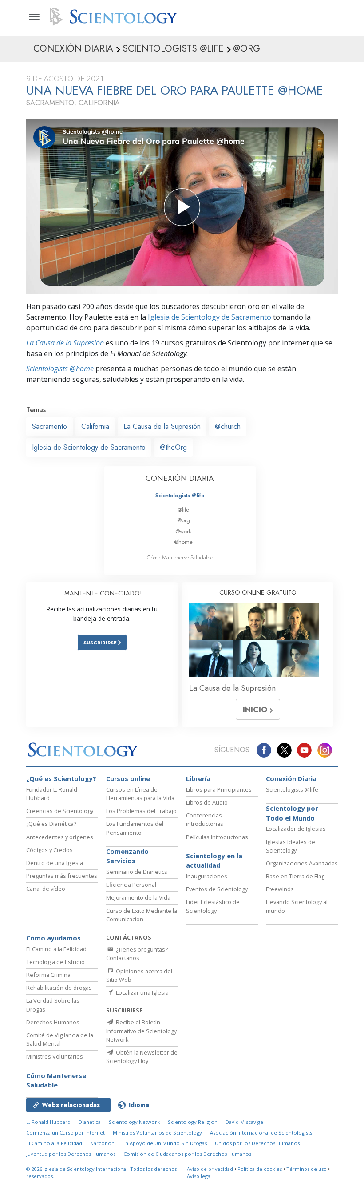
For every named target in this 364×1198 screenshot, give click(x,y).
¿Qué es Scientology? (61, 778)
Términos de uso (306, 1169)
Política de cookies (259, 1169)
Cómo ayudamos (53, 938)
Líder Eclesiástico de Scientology (213, 906)
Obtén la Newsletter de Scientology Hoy (142, 1056)
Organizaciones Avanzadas (302, 863)
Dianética (90, 1122)
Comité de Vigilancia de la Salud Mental (59, 1039)
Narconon (102, 1143)
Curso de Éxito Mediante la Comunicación (141, 915)
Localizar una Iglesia (142, 992)
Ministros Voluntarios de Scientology (157, 1132)
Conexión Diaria (291, 778)
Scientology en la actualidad (214, 861)
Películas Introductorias (217, 837)
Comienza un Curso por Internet (65, 1132)
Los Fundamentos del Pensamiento (134, 828)
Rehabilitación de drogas (59, 988)
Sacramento (49, 426)
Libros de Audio (207, 802)
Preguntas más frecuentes (61, 876)
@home (183, 542)
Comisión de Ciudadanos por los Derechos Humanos (187, 1153)
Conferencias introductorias (204, 819)
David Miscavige (244, 1122)
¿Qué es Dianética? (51, 824)
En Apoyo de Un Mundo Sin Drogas (165, 1143)
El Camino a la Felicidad (56, 949)
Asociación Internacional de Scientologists (261, 1132)
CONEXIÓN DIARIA (180, 478)
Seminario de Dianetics (136, 872)
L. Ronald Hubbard (48, 1122)
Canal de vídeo (45, 889)
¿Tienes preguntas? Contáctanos (137, 953)
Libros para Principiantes (219, 789)
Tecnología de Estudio (55, 962)
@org (183, 520)
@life (183, 509)
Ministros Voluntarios (54, 1056)
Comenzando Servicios (127, 856)
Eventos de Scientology (217, 889)
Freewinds (280, 889)
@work (183, 531)
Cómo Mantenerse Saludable (180, 557)
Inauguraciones (206, 876)
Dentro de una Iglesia (54, 863)
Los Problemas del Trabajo (141, 811)
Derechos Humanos (52, 1022)
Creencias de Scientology (59, 811)
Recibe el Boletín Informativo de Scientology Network (141, 1030)
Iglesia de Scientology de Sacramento (209, 317)
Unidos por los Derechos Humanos (257, 1143)
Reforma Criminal (49, 975)
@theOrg (173, 447)
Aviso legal (199, 1176)
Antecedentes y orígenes (59, 837)
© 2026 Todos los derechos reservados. (101, 1173)
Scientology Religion (193, 1122)
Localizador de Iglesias (296, 829)
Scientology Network (134, 1122)
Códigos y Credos (49, 850)
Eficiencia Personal (131, 885)
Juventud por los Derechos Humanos (70, 1153)
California (95, 426)
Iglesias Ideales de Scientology (290, 846)
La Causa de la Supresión (65, 343)
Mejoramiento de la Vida (138, 897)
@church (228, 426)
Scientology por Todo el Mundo (292, 813)
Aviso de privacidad (210, 1169)
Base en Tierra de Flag (295, 876)
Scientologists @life (179, 495)
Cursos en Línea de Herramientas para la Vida (140, 793)
